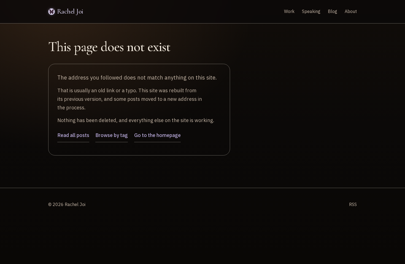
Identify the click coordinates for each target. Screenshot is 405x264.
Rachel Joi (70, 11)
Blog (332, 11)
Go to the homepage (157, 135)
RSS (353, 204)
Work (289, 11)
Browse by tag (111, 135)
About (351, 11)
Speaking (311, 11)
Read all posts (73, 135)
